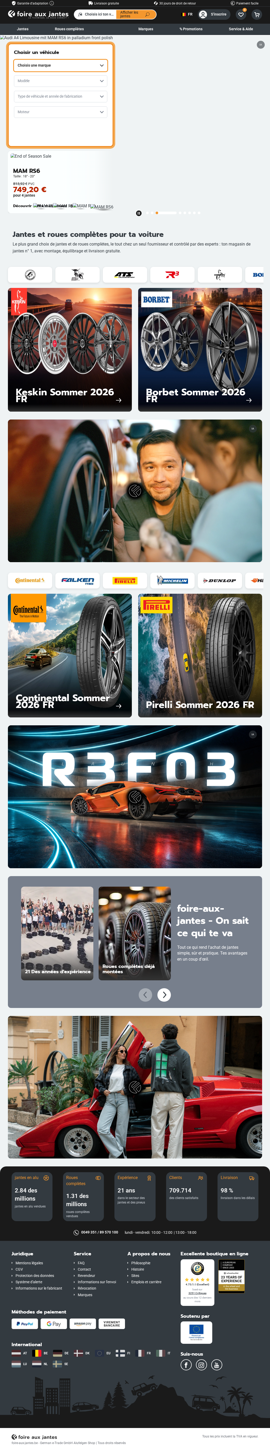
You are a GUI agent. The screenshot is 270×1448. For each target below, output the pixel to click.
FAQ (81, 1263)
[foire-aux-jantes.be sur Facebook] (186, 1364)
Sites (135, 1276)
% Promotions (191, 29)
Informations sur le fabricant (39, 1288)
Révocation (87, 1288)
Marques (145, 29)
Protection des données (35, 1276)
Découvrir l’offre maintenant (40, 206)
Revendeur (86, 1276)
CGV (19, 1269)
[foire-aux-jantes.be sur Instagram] (201, 1364)
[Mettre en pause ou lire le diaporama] (138, 213)
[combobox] (60, 65)
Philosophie (140, 1263)
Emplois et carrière (146, 1282)
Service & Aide (241, 29)
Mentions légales (29, 1263)
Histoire (137, 1269)
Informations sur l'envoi (97, 1282)
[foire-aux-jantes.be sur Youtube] (216, 1364)
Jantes (22, 29)
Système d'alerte (29, 1282)
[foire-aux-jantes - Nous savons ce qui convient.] (38, 14)
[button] (39, 1253)
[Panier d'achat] (257, 14)
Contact (84, 1269)
